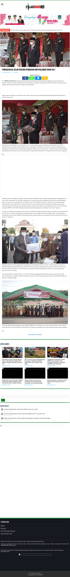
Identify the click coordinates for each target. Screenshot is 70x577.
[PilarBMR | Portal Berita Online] (35, 7)
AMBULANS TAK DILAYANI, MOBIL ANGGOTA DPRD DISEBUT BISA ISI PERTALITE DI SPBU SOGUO (12, 381)
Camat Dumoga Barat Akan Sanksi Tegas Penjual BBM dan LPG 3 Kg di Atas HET (24, 413)
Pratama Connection (36, 573)
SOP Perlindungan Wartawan (8, 531)
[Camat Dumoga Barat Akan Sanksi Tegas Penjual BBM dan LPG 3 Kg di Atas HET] (2, 414)
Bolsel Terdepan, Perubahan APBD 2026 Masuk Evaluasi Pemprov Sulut (57, 381)
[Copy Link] (45, 78)
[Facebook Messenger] (38, 78)
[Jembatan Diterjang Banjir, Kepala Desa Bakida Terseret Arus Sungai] (2, 409)
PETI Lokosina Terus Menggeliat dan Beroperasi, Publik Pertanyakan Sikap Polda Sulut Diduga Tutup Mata (35, 362)
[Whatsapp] (32, 78)
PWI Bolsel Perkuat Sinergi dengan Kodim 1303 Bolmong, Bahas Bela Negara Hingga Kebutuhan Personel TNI (36, 30)
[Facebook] (25, 78)
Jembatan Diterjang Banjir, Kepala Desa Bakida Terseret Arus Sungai (21, 409)
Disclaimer (3, 528)
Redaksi (3, 525)
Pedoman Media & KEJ (6, 533)
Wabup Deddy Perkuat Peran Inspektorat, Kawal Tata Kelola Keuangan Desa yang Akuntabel (34, 381)
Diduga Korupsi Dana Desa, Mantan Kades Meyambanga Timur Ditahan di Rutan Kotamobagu (27, 418)
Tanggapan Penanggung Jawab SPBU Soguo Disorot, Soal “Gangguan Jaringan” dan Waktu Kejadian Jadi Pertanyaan (56, 362)
